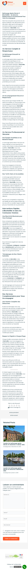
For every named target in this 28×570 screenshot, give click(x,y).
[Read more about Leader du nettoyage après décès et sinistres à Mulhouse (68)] (14, 458)
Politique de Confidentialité (14, 564)
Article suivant (14, 415)
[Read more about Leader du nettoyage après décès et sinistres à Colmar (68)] (14, 433)
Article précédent (14, 412)
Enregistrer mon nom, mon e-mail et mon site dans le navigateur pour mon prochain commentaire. (14, 532)
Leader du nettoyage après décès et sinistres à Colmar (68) (14, 443)
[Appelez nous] (24, 567)
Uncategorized (7, 446)
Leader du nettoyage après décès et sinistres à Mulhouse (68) (13, 469)
